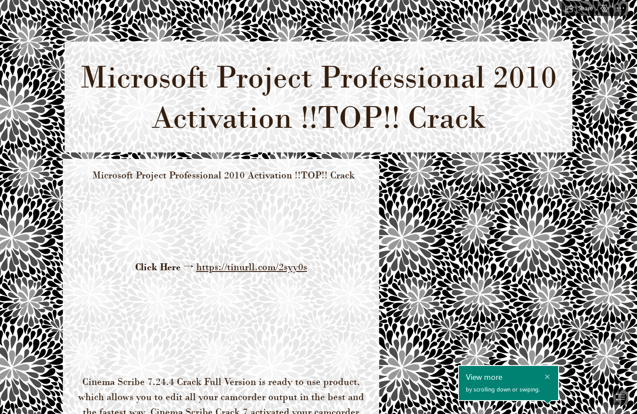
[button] (579, 8)
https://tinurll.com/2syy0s (251, 266)
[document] (318, 207)
